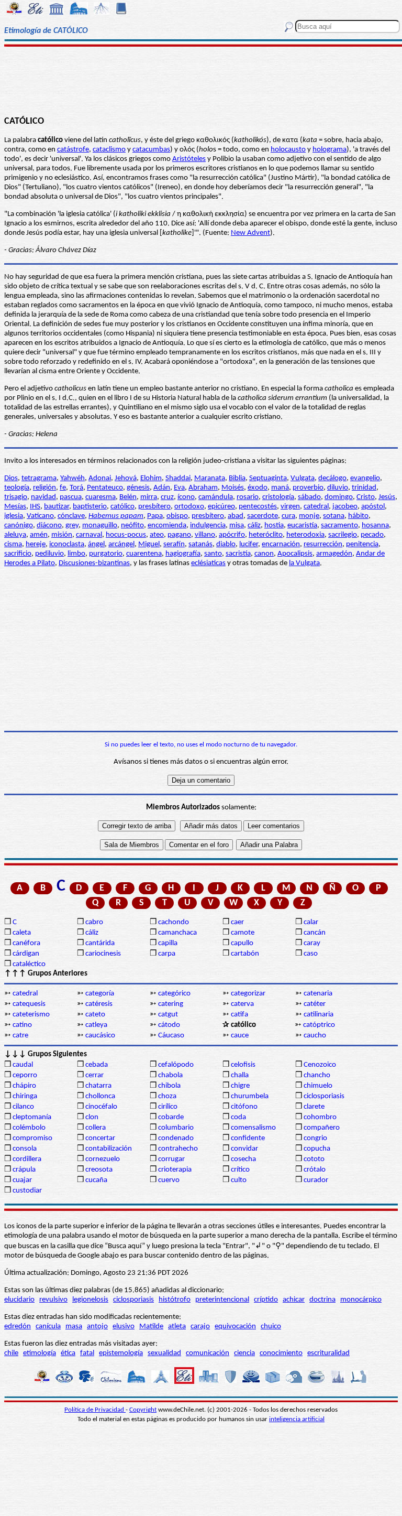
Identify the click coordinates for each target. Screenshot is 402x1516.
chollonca (100, 1096)
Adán (161, 488)
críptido (266, 1300)
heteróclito (266, 535)
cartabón (245, 954)
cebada (96, 1065)
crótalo (315, 1170)
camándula (215, 497)
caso (311, 954)
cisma (13, 544)
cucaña (96, 1180)
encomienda (167, 525)
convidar (244, 1149)
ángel (96, 544)
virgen (290, 507)
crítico (240, 1170)
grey (72, 525)
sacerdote (262, 516)
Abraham (203, 488)
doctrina (322, 1300)
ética (68, 1353)
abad (235, 516)
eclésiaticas (208, 563)
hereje (36, 544)
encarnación (281, 544)
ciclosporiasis (324, 1096)
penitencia (362, 544)
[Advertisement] (201, 79)
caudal (23, 1065)
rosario (248, 497)
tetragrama (39, 478)
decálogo (332, 478)
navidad (43, 497)
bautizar (56, 507)
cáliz (254, 525)
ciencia (244, 1353)
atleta (177, 1326)
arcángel (121, 544)
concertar (100, 1138)
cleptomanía (32, 1117)
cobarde (171, 1117)
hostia (274, 525)
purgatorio (105, 554)
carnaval (89, 535)
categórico (174, 994)
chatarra (98, 1086)
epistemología (121, 1353)
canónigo (18, 525)
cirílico (167, 1107)
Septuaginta (268, 478)
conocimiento (281, 1353)
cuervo (169, 1180)
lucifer (248, 544)
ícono (186, 497)
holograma (329, 150)
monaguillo (99, 525)
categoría (99, 994)
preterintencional (222, 1300)
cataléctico (29, 964)
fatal (87, 1353)
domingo (339, 497)
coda (238, 1117)
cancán (315, 933)
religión (44, 488)
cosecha (243, 1159)
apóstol (373, 507)
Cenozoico (320, 1065)
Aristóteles (189, 159)
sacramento (339, 525)
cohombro (320, 1117)
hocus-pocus (126, 535)
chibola (169, 1086)
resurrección (323, 544)
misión (61, 535)
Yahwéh (72, 478)
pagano (179, 535)
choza (167, 1096)
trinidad (364, 488)
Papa (155, 516)
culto (239, 1180)
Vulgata (303, 478)
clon (91, 1117)
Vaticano (40, 516)
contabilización (108, 1149)
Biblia (237, 478)
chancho (317, 1075)
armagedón (334, 554)
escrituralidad (328, 1353)
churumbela (250, 1096)
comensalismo (253, 1128)
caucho (315, 1035)
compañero (322, 1128)
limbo (76, 554)
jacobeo (345, 507)
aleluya (15, 535)
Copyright (143, 1409)
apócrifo (232, 535)
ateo (157, 535)
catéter (315, 1004)
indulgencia (208, 525)
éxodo (257, 488)
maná (280, 488)
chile (11, 1353)
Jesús (386, 497)
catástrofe (73, 150)
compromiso (32, 1138)
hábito (358, 516)
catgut (168, 1015)
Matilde (151, 1326)
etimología (39, 1353)
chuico (271, 1326)
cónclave (71, 516)
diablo (226, 544)
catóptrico (319, 1025)
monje (309, 516)
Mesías (15, 507)
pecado (372, 535)
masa (73, 1326)
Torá (76, 488)
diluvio (337, 488)
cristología (278, 497)
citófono (244, 1107)
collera (95, 1128)
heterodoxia (305, 535)
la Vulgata (304, 563)
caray (312, 943)
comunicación (207, 1353)
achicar (294, 1300)
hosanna (375, 525)
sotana (333, 516)
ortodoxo (189, 507)
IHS (35, 507)
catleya (96, 1025)
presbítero (154, 507)
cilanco (23, 1107)
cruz (167, 497)
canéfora (26, 943)
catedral (316, 507)
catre (20, 1035)
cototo (314, 1159)
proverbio (308, 488)
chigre (240, 1086)
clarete (314, 1107)
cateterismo (31, 1015)
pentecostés (258, 507)
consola (25, 1149)
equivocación (235, 1326)
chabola (170, 1075)
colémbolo (29, 1128)
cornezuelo (102, 1159)
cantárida (100, 943)
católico (122, 507)
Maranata (209, 478)
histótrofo (175, 1300)
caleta (22, 933)
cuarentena (144, 554)
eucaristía (302, 525)
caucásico (100, 1035)
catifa (239, 1015)
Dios (11, 478)
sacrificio (17, 554)
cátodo (169, 1025)
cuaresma (100, 497)
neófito (132, 525)
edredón (17, 1326)
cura (288, 516)
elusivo (124, 1326)
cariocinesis (103, 954)
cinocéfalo (101, 1107)
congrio (315, 1138)
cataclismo (109, 150)
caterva (242, 1004)
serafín (174, 544)
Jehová (126, 478)
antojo (97, 1326)
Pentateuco (105, 488)
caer (237, 922)
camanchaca (177, 933)
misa (236, 525)
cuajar (22, 1180)
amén (39, 535)
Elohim (151, 478)
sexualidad (164, 1353)
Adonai (99, 478)
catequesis (29, 1004)
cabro (94, 922)
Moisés (232, 488)
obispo (177, 516)
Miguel (149, 544)
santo (213, 554)
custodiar (27, 1191)
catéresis (99, 1004)
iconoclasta (66, 544)
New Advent (250, 233)
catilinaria (318, 1015)
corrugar (171, 1159)
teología (16, 488)
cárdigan (26, 954)
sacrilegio (342, 535)
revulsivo (53, 1300)
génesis (138, 488)
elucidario (19, 1300)
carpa (166, 954)
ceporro (25, 1075)
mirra (148, 497)
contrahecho (178, 1149)
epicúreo (221, 507)
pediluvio (49, 554)
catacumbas (151, 150)
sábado (309, 497)
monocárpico (361, 1300)
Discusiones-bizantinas (94, 563)
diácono (49, 525)
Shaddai (178, 478)
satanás (200, 544)
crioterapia (175, 1170)
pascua (71, 497)
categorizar (248, 994)
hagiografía (182, 554)
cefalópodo (176, 1065)
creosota (99, 1170)
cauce (240, 1035)
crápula (24, 1170)
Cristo (365, 497)
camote (242, 933)
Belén (128, 497)
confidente (248, 1138)
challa (240, 1075)
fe (63, 488)
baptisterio (90, 507)
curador (316, 1180)
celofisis (243, 1065)
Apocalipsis (294, 554)
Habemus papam (115, 516)
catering (170, 1004)
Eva (179, 488)
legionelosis (90, 1300)
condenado (176, 1138)
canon (264, 554)
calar (311, 922)
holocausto (288, 150)
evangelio (365, 478)
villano (205, 535)
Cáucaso (171, 1035)
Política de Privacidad (95, 1409)
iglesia (13, 516)
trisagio (15, 497)
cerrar (94, 1075)
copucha (317, 1149)
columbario (176, 1128)
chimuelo (318, 1086)
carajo (200, 1326)
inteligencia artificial (297, 1419)
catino (22, 1025)
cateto (95, 1015)
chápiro (24, 1086)
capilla (167, 943)
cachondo (173, 922)
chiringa (25, 1096)
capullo (242, 943)
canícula (48, 1326)
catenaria (318, 994)
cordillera (27, 1159)
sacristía (238, 554)
